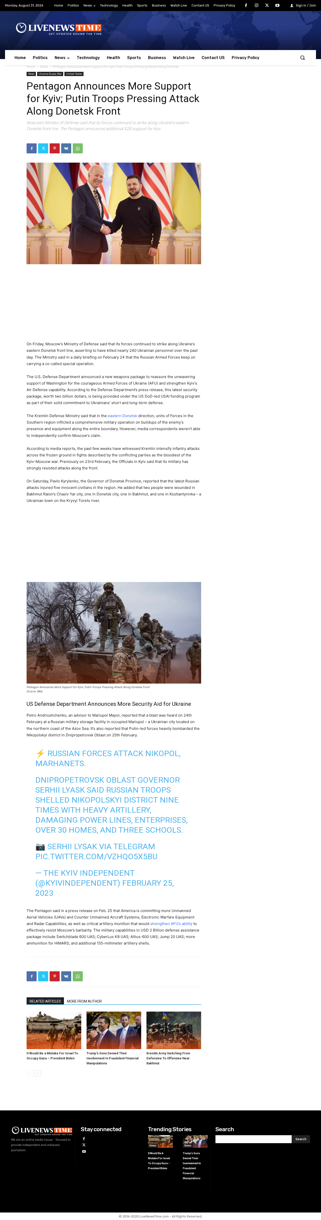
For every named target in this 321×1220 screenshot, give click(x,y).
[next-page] (38, 1073)
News (44, 67)
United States (74, 74)
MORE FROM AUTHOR (84, 1001)
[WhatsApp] (78, 148)
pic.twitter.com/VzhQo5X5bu (96, 856)
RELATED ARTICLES (45, 1001)
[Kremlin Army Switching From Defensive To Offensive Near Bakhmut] (173, 1030)
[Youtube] (277, 6)
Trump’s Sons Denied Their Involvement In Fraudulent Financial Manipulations (112, 1058)
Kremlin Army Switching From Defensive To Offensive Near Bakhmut (168, 1058)
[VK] (66, 148)
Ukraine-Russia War (50, 74)
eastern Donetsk (122, 415)
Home (31, 67)
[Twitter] (267, 6)
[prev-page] (30, 1073)
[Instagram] (256, 6)
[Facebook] (246, 6)
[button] (302, 57)
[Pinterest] (55, 148)
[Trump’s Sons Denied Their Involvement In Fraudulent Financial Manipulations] (114, 1030)
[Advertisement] (114, 306)
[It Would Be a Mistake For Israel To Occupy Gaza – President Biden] (54, 1030)
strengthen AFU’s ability (171, 923)
